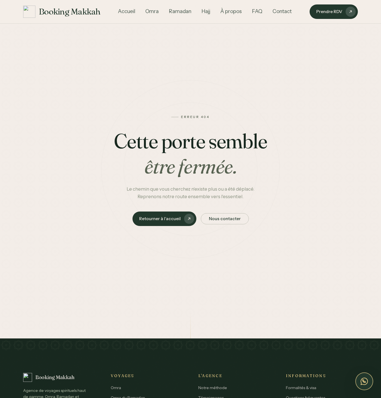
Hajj (205, 11)
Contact (282, 11)
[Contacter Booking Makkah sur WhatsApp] (364, 381)
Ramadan (180, 11)
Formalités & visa (301, 387)
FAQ (257, 11)
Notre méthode (212, 387)
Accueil (126, 11)
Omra (152, 11)
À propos (231, 11)
